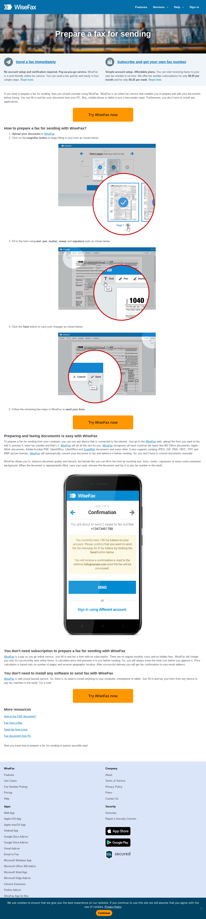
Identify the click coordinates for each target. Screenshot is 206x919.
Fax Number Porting (15, 786)
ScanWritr (89, 449)
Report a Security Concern (120, 818)
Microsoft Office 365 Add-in (20, 866)
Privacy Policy (113, 786)
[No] (201, 908)
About (108, 774)
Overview (110, 812)
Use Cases (10, 780)
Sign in (194, 7)
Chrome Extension (15, 884)
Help (6, 798)
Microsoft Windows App (17, 860)
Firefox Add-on (12, 889)
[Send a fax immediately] (10, 62)
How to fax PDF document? (20, 716)
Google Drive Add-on (16, 842)
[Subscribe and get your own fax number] (111, 62)
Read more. (27, 79)
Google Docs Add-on (16, 836)
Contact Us (111, 798)
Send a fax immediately (36, 62)
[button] (166, 7)
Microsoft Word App (15, 872)
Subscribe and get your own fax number (151, 62)
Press (108, 792)
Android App (11, 830)
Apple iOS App (12, 818)
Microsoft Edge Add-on (17, 878)
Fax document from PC (17, 735)
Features (141, 7)
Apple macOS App (15, 824)
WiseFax (49, 133)
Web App (9, 812)
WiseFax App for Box (16, 895)
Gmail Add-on (12, 848)
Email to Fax (11, 854)
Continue (104, 913)
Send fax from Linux (16, 729)
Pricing (8, 792)
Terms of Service (115, 780)
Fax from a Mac (13, 722)
